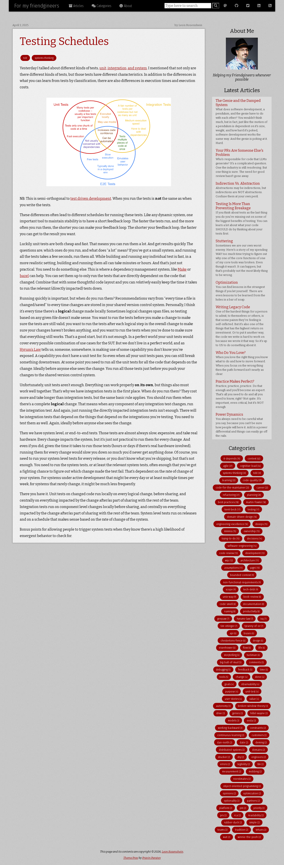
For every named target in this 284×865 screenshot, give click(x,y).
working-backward (230, 727)
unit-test (251, 691)
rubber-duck (233, 822)
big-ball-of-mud (230, 662)
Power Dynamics (241, 424)
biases (249, 633)
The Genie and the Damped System (242, 122)
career (262, 487)
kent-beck (232, 509)
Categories (103, 6)
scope (231, 589)
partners (253, 800)
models (233, 720)
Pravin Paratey (151, 857)
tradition (241, 829)
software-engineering (241, 545)
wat (226, 837)
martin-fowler (256, 502)
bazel (24, 276)
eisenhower (227, 647)
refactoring (231, 495)
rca (237, 815)
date (244, 742)
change (241, 677)
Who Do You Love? (242, 363)
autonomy (223, 706)
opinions (229, 793)
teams (222, 829)
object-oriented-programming (242, 786)
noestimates (241, 778)
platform (225, 808)
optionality (231, 800)
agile (227, 465)
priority (258, 808)
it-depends (231, 458)
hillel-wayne (259, 713)
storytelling (231, 655)
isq (263, 618)
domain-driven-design (242, 516)
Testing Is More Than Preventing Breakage (241, 218)
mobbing (255, 771)
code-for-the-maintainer (232, 487)
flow (247, 647)
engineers (258, 757)
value (254, 698)
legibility (243, 764)
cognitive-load (250, 465)
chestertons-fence (233, 640)
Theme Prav (130, 857)
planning (254, 495)
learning (228, 480)
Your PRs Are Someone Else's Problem (241, 163)
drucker (224, 757)
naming (229, 611)
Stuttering (242, 258)
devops (261, 524)
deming (261, 742)
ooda (251, 720)
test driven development (90, 198)
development (254, 553)
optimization (252, 793)
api (233, 633)
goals (229, 684)
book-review (252, 596)
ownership (252, 531)
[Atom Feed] (270, 5)
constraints (258, 727)
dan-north (224, 742)
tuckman (253, 655)
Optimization (240, 290)
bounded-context (242, 575)
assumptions (233, 567)
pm (243, 808)
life (261, 647)
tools (223, 677)
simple (254, 822)
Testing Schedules (64, 41)
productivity (251, 611)
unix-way (229, 596)
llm (260, 764)
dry (240, 757)
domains (258, 749)
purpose (231, 691)
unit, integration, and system (123, 68)
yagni (255, 567)
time (264, 669)
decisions (254, 538)
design (258, 640)
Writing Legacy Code (241, 326)
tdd (25, 58)
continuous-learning (230, 735)
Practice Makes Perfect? (240, 394)
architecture (249, 560)
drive (220, 713)
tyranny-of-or (254, 626)
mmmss (230, 531)
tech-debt (250, 589)
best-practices (228, 502)
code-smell (228, 604)
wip (229, 560)
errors (225, 764)
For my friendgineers (36, 6)
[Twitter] (248, 5)
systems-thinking (234, 473)
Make (182, 269)
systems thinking (44, 58)
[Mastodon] (225, 5)
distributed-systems (232, 749)
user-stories (233, 698)
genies (237, 713)
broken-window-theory (253, 706)
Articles (78, 6)
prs (223, 815)
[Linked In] (259, 5)
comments (256, 662)
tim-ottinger (229, 626)
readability (256, 815)
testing (253, 509)
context (254, 458)
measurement (231, 771)
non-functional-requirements (242, 582)
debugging (223, 669)
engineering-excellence (232, 524)
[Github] (236, 5)
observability (250, 684)
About (127, 6)
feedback (245, 669)
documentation (253, 604)
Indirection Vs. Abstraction (241, 189)
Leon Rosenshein (172, 851)
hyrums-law (245, 618)
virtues (261, 829)
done (259, 677)
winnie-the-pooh (249, 837)
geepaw (223, 618)
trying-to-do (230, 538)
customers (259, 735)
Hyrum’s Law (30, 349)
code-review (228, 553)
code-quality (252, 480)
